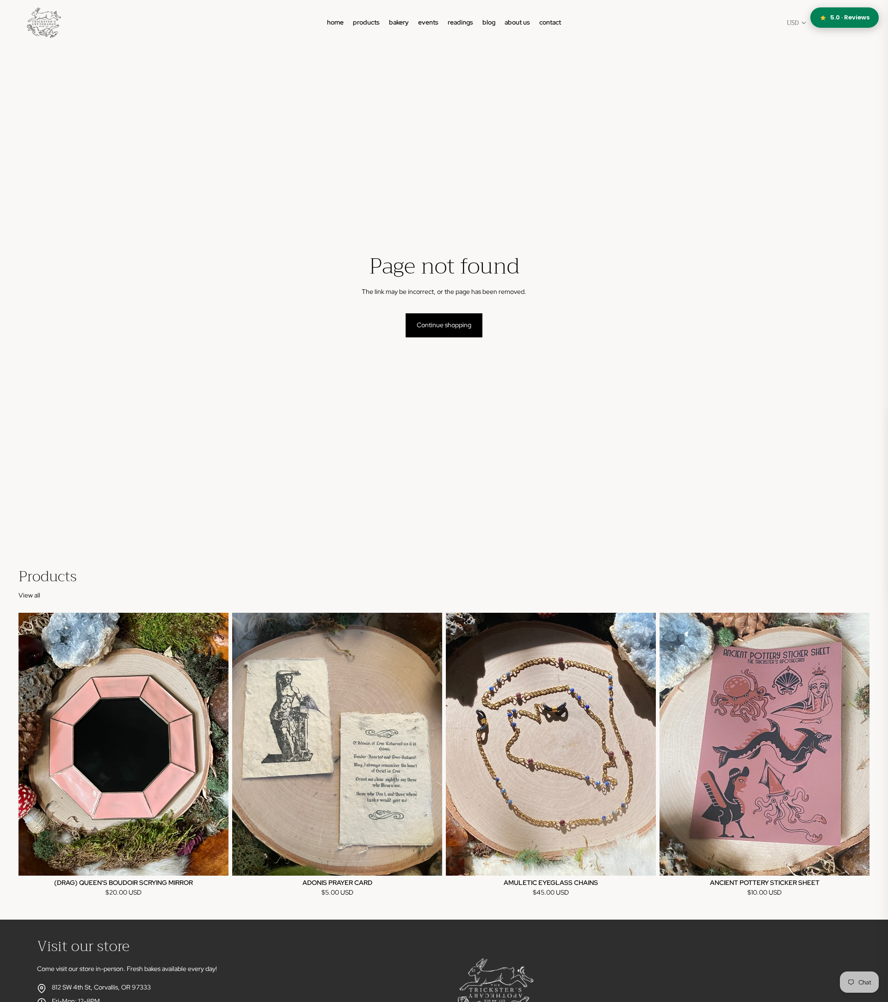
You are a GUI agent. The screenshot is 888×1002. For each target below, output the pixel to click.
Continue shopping (444, 325)
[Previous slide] (32, 744)
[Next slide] (214, 744)
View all (29, 595)
